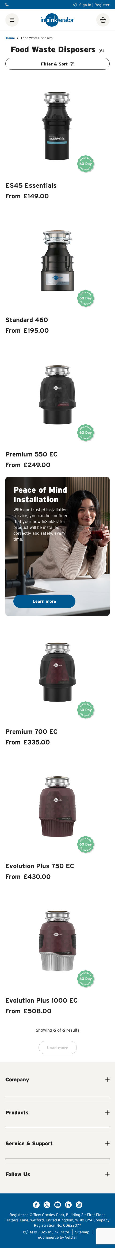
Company (17, 1079)
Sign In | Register (94, 5)
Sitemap (82, 1232)
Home (10, 38)
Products (16, 1112)
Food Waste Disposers (37, 38)
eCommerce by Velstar (57, 1237)
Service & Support (29, 1143)
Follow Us (17, 1174)
